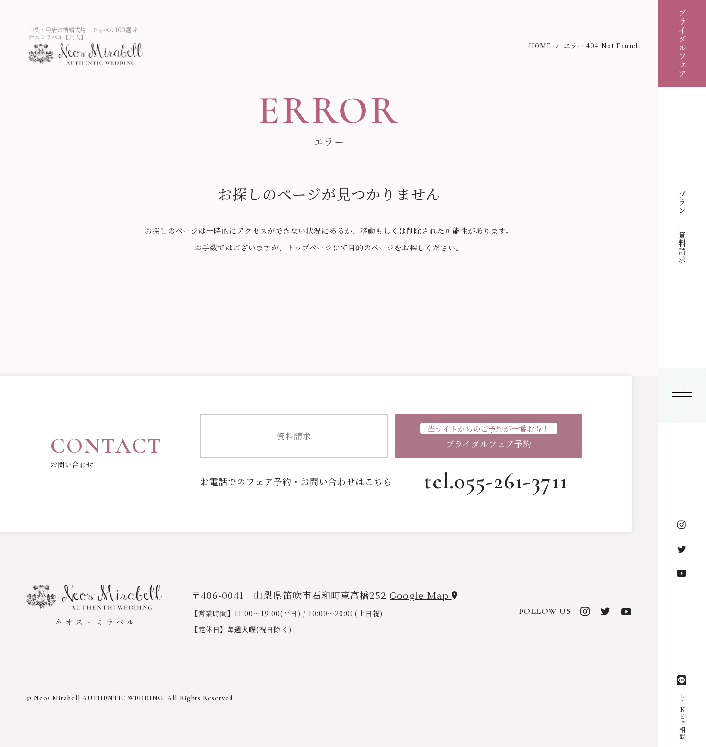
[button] (682, 395)
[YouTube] (682, 573)
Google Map (420, 594)
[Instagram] (682, 525)
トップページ (309, 247)
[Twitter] (682, 549)
